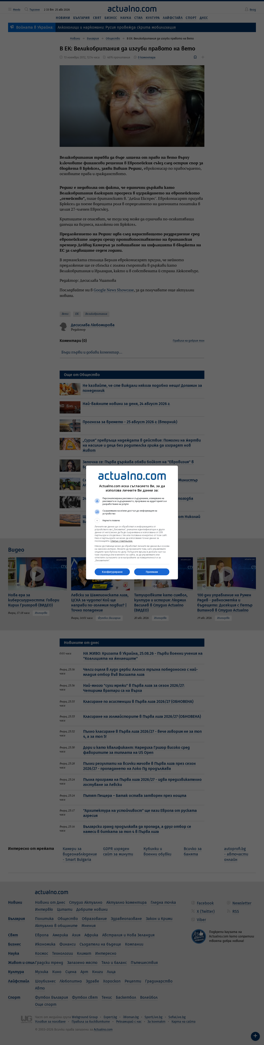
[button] (132, 520)
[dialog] (132, 522)
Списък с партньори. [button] (121, 540)
